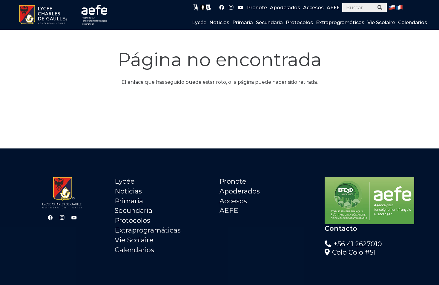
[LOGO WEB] (43, 14)
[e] (208, 7)
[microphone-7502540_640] (203, 7)
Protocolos (132, 220)
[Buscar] (380, 7)
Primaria (129, 201)
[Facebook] (221, 7)
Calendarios (134, 250)
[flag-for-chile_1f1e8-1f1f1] (392, 7)
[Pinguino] (196, 7)
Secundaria (133, 210)
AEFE (229, 210)
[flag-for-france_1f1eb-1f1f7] (399, 7)
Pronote (233, 181)
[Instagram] (231, 7)
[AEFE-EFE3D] (377, 200)
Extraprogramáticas (148, 230)
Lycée (125, 181)
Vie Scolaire (134, 240)
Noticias (128, 191)
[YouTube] (240, 7)
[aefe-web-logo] (94, 14)
